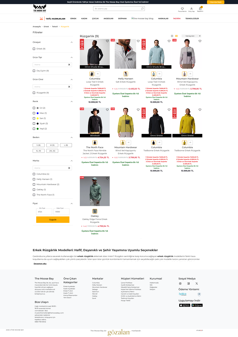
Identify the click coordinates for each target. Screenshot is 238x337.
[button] (53, 42)
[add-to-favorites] (107, 41)
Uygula (52, 219)
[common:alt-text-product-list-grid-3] (176, 36)
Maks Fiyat (60, 208)
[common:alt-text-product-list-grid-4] (172, 36)
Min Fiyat (42, 208)
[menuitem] (191, 35)
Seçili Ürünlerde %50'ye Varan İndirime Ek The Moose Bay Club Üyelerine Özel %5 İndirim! (108, 2)
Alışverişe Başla (215, 2)
